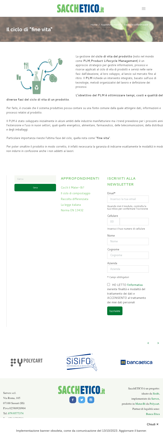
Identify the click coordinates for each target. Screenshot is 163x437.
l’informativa (135, 285)
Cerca (35, 187)
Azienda (112, 263)
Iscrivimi (114, 311)
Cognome (113, 249)
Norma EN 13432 (72, 210)
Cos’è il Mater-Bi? (72, 187)
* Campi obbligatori (118, 277)
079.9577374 (16, 413)
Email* (111, 193)
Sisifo (156, 393)
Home (94, 24)
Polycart (154, 404)
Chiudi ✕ (153, 424)
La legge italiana (71, 205)
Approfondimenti (110, 24)
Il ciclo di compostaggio (75, 193)
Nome (111, 235)
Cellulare (112, 216)
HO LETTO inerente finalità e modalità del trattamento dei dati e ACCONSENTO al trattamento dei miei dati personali (126, 293)
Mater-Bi (140, 404)
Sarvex (155, 398)
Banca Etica (153, 414)
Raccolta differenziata (136, 24)
